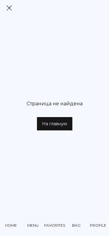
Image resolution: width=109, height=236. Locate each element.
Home (11, 225)
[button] (54, 123)
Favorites (54, 225)
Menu (32, 225)
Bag (76, 225)
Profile (98, 225)
